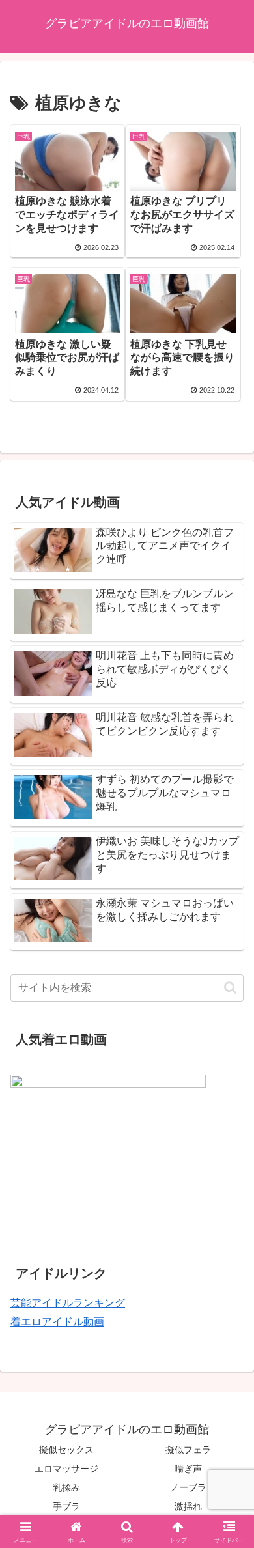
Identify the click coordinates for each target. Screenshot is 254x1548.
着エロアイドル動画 (57, 1321)
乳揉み (66, 1487)
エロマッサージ (66, 1468)
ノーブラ (188, 1487)
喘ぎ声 (188, 1468)
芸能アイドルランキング (67, 1302)
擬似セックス (66, 1449)
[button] (230, 987)
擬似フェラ (188, 1449)
